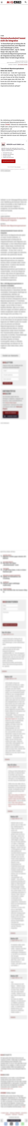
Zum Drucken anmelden (22, 64)
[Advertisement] (14, 19)
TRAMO (7, 124)
